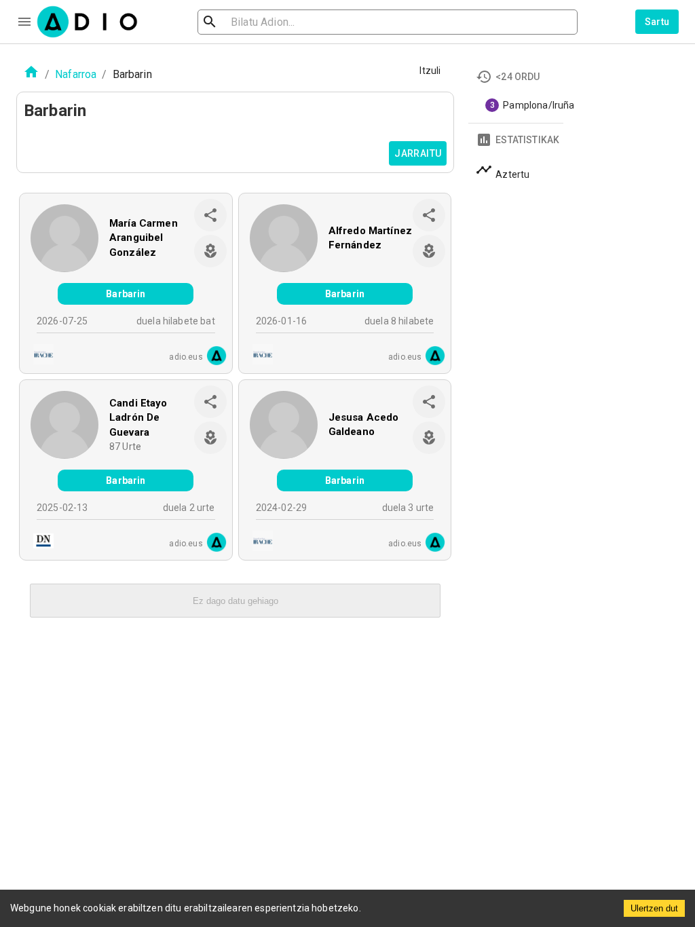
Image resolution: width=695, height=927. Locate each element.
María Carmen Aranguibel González (143, 238)
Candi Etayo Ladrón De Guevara (138, 417)
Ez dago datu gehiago (235, 601)
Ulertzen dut (654, 908)
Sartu (657, 21)
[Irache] (39, 356)
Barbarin (125, 293)
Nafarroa (75, 74)
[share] (210, 215)
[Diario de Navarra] (39, 542)
